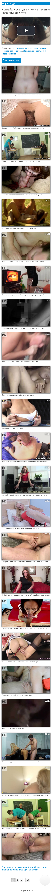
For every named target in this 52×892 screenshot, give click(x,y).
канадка (28, 48)
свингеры (18, 51)
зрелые (39, 51)
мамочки (12, 54)
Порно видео (9, 3)
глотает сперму (39, 48)
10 (28, 880)
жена (21, 48)
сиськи (15, 48)
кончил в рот (7, 51)
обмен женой (29, 51)
